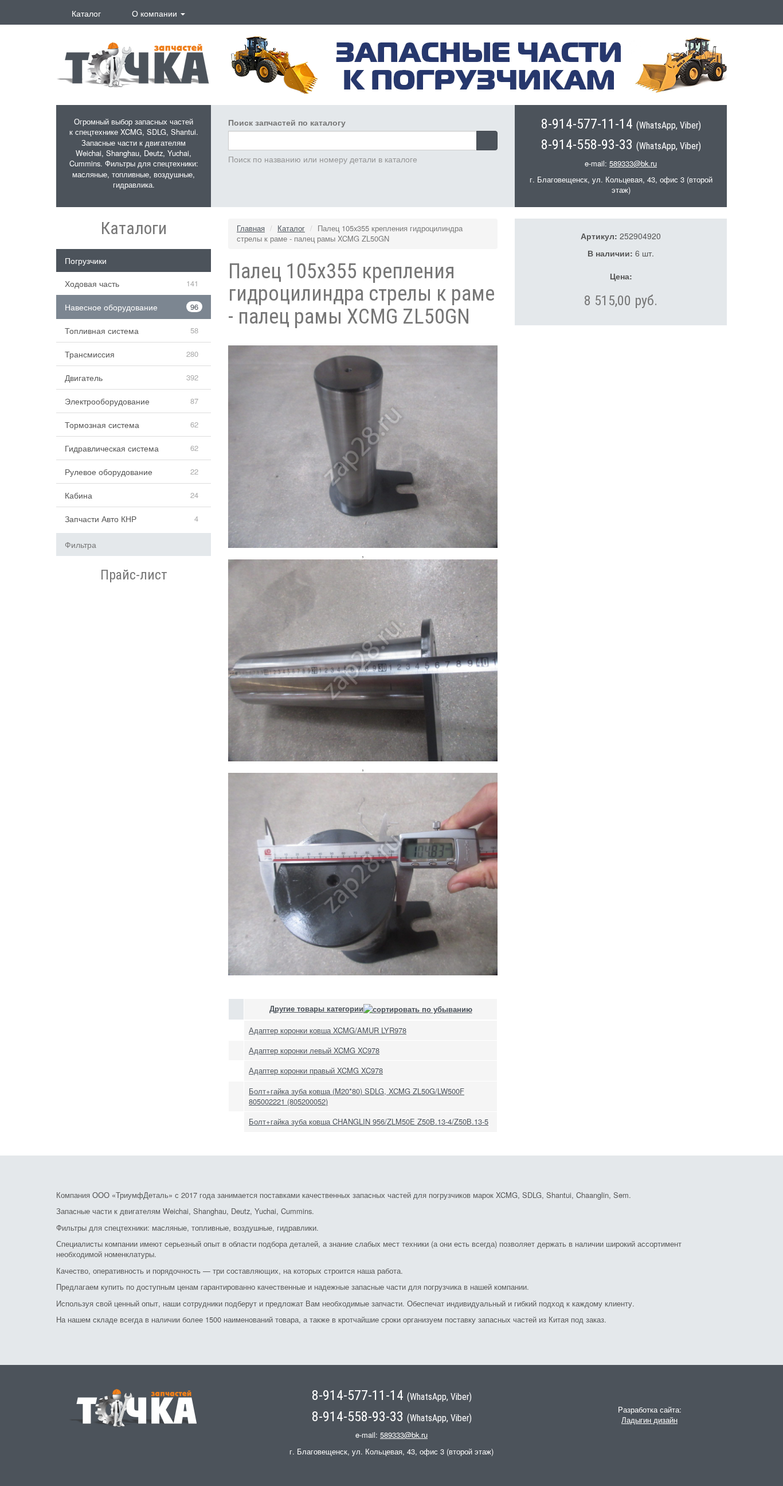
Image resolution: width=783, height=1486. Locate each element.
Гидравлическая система (112, 448)
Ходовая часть (92, 283)
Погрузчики (86, 260)
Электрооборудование (107, 401)
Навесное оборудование (111, 307)
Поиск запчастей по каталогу (287, 122)
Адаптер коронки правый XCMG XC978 (316, 1070)
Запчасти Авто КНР (100, 518)
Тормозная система (102, 424)
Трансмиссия (90, 354)
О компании (155, 13)
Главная (251, 228)
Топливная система (102, 330)
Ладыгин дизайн (649, 1419)
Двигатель (84, 377)
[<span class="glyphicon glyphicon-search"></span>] (487, 140)
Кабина (78, 495)
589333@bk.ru (633, 163)
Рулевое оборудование (108, 471)
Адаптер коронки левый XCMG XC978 (314, 1050)
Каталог (86, 13)
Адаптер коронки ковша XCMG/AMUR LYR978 (327, 1030)
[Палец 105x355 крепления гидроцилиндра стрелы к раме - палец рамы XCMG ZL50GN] (363, 445)
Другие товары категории (316, 1008)
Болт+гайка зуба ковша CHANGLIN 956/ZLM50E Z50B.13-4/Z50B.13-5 (368, 1121)
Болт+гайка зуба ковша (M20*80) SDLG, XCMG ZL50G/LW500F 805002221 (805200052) (356, 1096)
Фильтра (80, 544)
